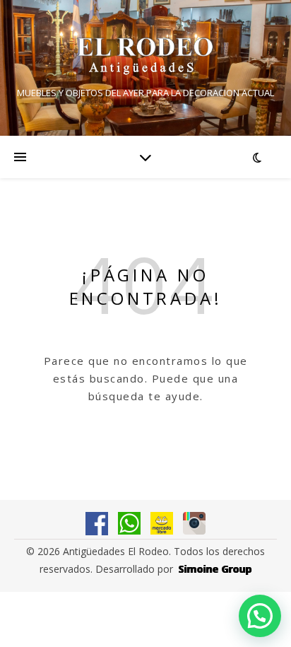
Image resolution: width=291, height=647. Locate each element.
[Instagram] (194, 523)
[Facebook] (96, 523)
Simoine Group (215, 569)
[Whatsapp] (129, 523)
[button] (260, 616)
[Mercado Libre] (161, 523)
